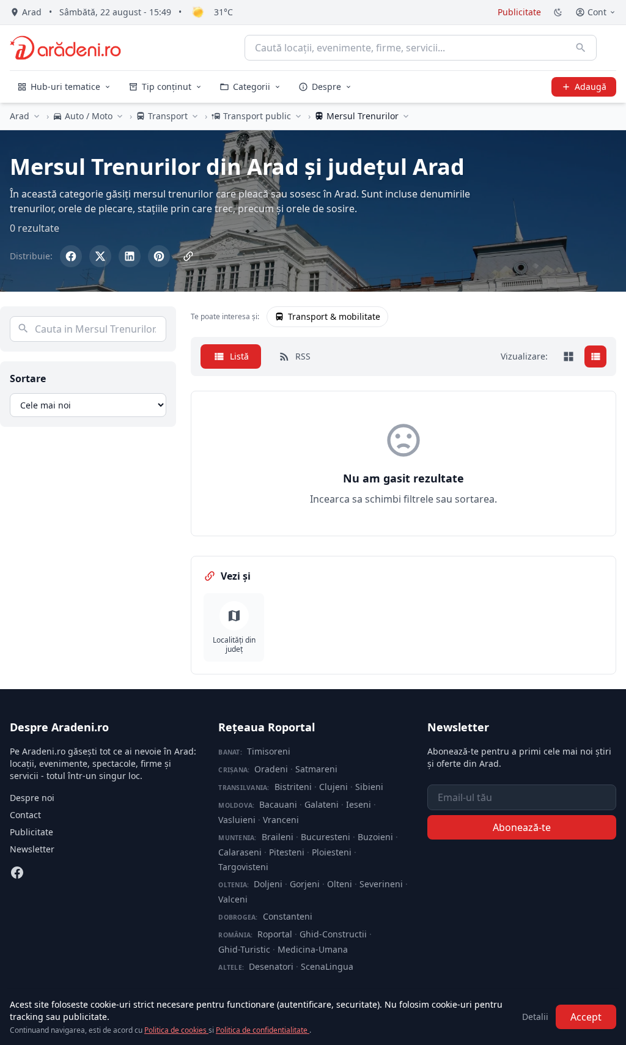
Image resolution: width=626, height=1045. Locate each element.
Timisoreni (268, 751)
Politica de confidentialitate (262, 1030)
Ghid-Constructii (333, 934)
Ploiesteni (332, 852)
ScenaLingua (327, 966)
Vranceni (281, 819)
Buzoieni (375, 837)
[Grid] (569, 356)
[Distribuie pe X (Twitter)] (100, 256)
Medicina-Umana (313, 949)
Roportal (274, 934)
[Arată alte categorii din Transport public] (298, 116)
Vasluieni (237, 819)
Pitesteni (286, 852)
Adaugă (590, 86)
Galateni (321, 804)
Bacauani (278, 804)
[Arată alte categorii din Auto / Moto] (120, 116)
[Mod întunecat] (558, 12)
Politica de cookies (176, 1030)
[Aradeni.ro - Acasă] (65, 47)
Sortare (28, 378)
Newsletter (32, 849)
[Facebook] (17, 872)
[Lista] (595, 356)
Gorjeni (305, 884)
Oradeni (271, 769)
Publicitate (519, 12)
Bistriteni (293, 786)
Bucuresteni (325, 837)
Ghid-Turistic (244, 949)
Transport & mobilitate (334, 316)
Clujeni (333, 786)
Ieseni (358, 804)
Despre (326, 86)
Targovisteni (243, 867)
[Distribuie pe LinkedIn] (130, 256)
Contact (25, 815)
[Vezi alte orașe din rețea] (37, 116)
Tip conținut (166, 86)
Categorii (251, 86)
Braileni (277, 837)
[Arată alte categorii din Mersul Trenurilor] (406, 116)
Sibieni (369, 786)
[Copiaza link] (188, 256)
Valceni (233, 899)
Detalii (535, 1016)
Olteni (339, 884)
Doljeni (268, 884)
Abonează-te (522, 827)
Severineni (381, 884)
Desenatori (271, 966)
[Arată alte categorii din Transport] (195, 116)
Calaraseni (240, 852)
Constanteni (287, 916)
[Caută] (581, 48)
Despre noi (32, 797)
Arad (19, 116)
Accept (586, 1017)
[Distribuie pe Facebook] (71, 256)
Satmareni (316, 769)
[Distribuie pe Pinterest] (159, 256)
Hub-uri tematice (65, 86)
